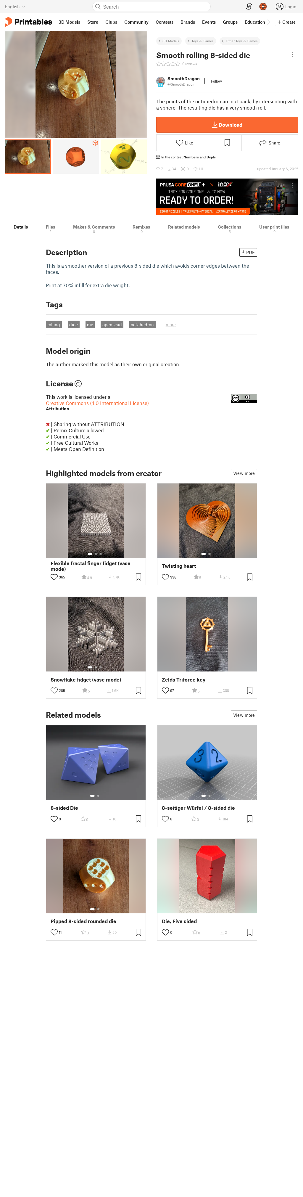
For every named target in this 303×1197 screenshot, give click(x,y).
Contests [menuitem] (164, 22)
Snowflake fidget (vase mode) (86, 679)
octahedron (142, 324)
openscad (112, 324)
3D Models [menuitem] (69, 22)
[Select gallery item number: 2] (96, 554)
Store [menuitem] (92, 22)
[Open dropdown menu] (292, 54)
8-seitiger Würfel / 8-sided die (198, 808)
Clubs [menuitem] (111, 22)
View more (244, 473)
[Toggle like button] (54, 577)
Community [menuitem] (136, 22)
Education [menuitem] (255, 22)
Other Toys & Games (242, 41)
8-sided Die (64, 808)
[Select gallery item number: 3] (100, 554)
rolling (53, 324)
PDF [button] (250, 252)
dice (73, 324)
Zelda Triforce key (183, 679)
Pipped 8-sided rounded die (83, 921)
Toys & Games (202, 41)
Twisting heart (179, 566)
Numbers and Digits (199, 157)
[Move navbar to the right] (268, 22)
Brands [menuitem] (187, 22)
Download (230, 125)
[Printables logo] (28, 22)
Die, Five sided (179, 921)
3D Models (170, 41)
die (90, 324)
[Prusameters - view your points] (263, 6)
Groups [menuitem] (230, 22)
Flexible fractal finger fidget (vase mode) (90, 566)
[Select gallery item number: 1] (90, 554)
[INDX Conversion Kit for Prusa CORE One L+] (227, 197)
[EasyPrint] (249, 6)
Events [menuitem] (209, 22)
